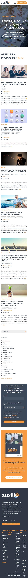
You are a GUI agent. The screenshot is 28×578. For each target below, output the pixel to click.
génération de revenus (8, 348)
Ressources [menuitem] (23, 531)
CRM (2, 80)
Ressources (5, 17)
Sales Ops (4, 135)
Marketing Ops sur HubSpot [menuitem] (18, 568)
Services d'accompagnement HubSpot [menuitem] (18, 538)
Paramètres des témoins (11, 524)
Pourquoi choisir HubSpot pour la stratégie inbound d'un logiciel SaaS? (12, 303)
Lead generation (7, 360)
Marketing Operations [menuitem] (5, 545)
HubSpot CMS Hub (7, 352)
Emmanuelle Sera (7, 265)
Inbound (10, 307)
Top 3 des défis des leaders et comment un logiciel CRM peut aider (13, 84)
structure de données (8, 369)
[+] (22, 104)
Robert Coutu (6, 91)
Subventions (5, 263)
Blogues (13, 17)
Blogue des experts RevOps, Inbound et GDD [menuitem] (24, 546)
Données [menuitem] (4, 562)
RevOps (3, 88)
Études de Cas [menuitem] (24, 536)
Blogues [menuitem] (24, 540)
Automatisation (6, 133)
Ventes (3, 167)
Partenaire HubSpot (8, 362)
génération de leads (7, 346)
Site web (5, 367)
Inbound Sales (5, 174)
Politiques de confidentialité (14, 575)
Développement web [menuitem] (11, 532)
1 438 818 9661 (6, 516)
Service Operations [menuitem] (5, 558)
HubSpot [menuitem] (17, 530)
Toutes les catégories (6, 378)
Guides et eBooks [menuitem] (24, 562)
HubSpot (4, 124)
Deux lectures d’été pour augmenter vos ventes (11, 213)
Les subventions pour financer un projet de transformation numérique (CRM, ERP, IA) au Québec (14, 258)
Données (5, 344)
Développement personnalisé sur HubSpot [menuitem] (18, 551)
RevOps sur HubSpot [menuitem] (18, 561)
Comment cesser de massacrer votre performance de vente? (13, 171)
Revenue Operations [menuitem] (5, 538)
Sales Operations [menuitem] (5, 552)
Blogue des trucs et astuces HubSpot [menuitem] (24, 554)
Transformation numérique (10, 253)
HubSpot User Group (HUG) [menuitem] (24, 569)
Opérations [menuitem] (5, 531)
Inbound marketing (7, 299)
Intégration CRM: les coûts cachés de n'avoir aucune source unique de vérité (12, 129)
